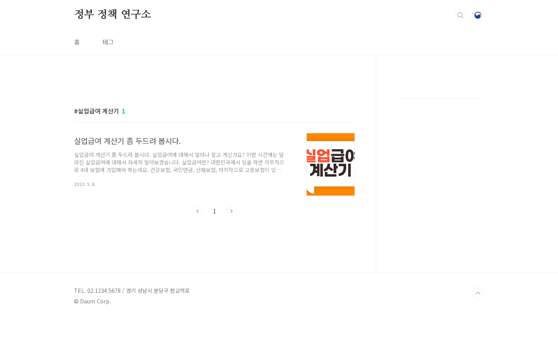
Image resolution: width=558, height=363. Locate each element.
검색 (460, 15)
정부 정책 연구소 (112, 14)
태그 (108, 41)
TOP (478, 293)
